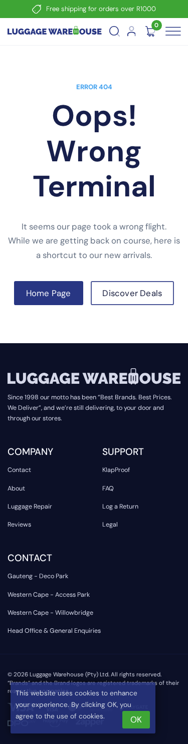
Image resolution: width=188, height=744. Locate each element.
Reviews (19, 525)
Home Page (48, 293)
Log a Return (120, 507)
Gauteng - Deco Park (38, 576)
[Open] (171, 31)
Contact (19, 470)
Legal (110, 525)
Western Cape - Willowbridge (50, 613)
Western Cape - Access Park (49, 595)
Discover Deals (132, 293)
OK (136, 719)
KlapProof (116, 470)
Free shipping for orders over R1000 (101, 9)
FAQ (108, 488)
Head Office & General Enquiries (54, 631)
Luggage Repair (30, 507)
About (16, 488)
